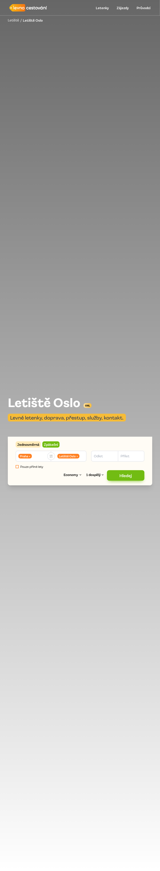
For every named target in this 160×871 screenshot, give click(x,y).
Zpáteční (51, 444)
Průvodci (143, 8)
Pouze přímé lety (31, 466)
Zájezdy (123, 8)
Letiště (13, 20)
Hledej (125, 475)
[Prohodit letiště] (51, 456)
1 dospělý (93, 475)
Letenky (102, 8)
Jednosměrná (28, 444)
